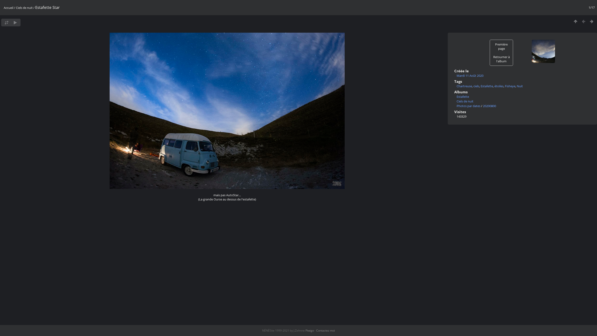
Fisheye (510, 86)
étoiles (498, 86)
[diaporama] (15, 22)
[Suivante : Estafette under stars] (592, 21)
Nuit (520, 86)
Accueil (8, 8)
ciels (476, 86)
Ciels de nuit (24, 8)
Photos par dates (468, 106)
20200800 (489, 106)
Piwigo (309, 330)
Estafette (487, 86)
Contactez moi (325, 330)
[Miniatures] (575, 21)
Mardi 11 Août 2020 (470, 76)
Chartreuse (464, 86)
